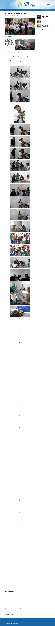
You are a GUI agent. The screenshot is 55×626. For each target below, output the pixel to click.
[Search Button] (49, 10)
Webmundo (8, 15)
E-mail (6, 608)
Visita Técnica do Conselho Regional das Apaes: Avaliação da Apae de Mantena (46, 21)
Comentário (6, 594)
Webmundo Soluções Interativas (14, 623)
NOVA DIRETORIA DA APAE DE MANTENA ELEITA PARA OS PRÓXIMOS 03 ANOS (46, 25)
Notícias (18, 15)
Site (20, 608)
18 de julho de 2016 (14, 15)
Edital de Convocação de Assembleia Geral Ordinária (43, 29)
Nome (6, 604)
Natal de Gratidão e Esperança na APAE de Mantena (45, 16)
